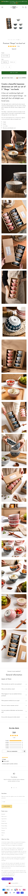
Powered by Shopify (18, 886)
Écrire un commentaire (12, 751)
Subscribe (7, 806)
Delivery (3, 833)
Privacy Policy (4, 826)
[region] (14, 779)
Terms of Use (4, 828)
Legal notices (4, 819)
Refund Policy (4, 823)
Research (3, 814)
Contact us (3, 821)
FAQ (2, 835)
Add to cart (14, 72)
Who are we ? (4, 816)
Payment (3, 830)
